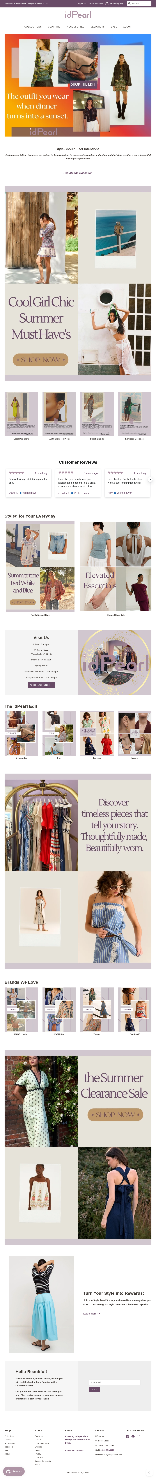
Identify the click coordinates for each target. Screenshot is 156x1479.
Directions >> (42, 685)
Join (94, 1389)
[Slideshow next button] (150, 479)
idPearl (86, 1473)
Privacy (38, 1454)
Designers (97, 27)
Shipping (38, 1447)
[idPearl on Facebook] (127, 1437)
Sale (114, 27)
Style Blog (39, 1457)
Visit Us (38, 1440)
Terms (37, 1464)
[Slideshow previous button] (5, 479)
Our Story (39, 1436)
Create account (95, 3)
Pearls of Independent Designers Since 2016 (26, 3)
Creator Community (43, 1461)
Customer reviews (74, 1450)
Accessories (75, 27)
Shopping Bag (116, 3)
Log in (80, 3)
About (127, 27)
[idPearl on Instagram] (138, 1437)
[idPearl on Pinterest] (133, 1437)
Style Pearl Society (42, 1443)
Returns (38, 1450)
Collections (33, 27)
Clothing (54, 27)
